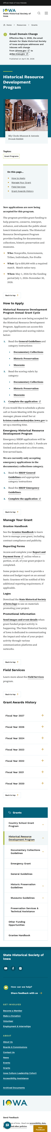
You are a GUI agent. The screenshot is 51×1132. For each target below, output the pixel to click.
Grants (34, 25)
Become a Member (12, 1010)
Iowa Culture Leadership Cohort (19, 1073)
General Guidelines (30, 341)
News (6, 1057)
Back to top (10, 295)
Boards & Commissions (15, 1047)
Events (6, 1063)
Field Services (19, 187)
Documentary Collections (28, 352)
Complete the (23, 401)
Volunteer (8, 1021)
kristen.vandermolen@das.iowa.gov (24, 420)
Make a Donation (12, 1016)
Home (9, 25)
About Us (8, 1042)
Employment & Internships (17, 1026)
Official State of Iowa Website (15, 3)
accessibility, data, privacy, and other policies (24, 1125)
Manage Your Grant (21, 182)
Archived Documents (14, 1087)
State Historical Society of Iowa (17, 14)
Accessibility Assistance (16, 1078)
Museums (19, 365)
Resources (21, 25)
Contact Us (9, 1052)
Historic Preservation (26, 358)
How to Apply (18, 178)
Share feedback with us (24, 993)
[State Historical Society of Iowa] (9, 10)
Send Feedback (11, 1117)
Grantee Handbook (23, 532)
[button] (40, 1128)
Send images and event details (20, 619)
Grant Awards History (22, 191)
